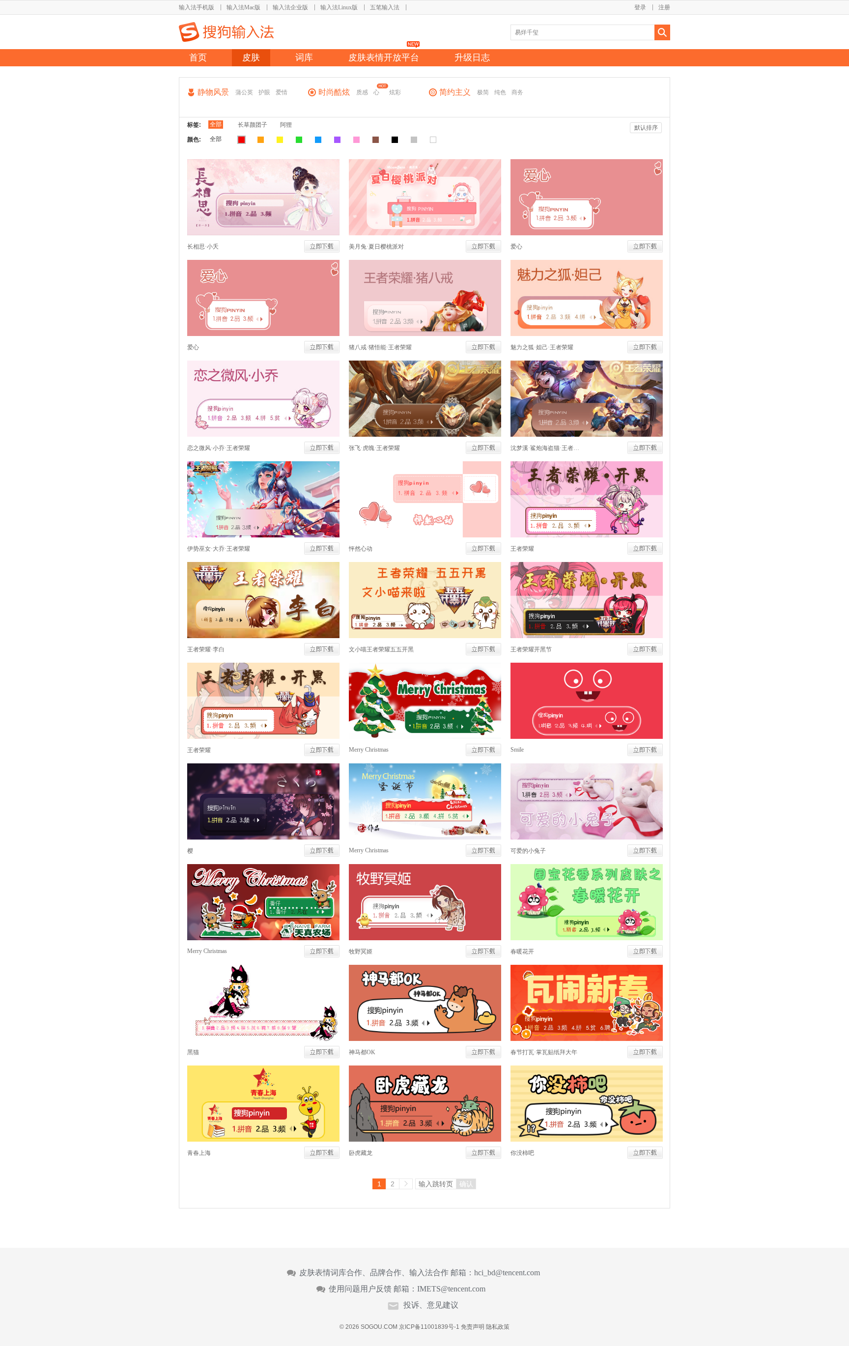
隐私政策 (497, 1326)
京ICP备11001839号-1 (429, 1326)
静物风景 (213, 92)
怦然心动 (360, 548)
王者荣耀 (522, 548)
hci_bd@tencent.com (507, 1272)
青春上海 (199, 1153)
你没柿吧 (522, 1153)
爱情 (281, 92)
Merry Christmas (369, 749)
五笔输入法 (384, 7)
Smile (517, 749)
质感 (362, 92)
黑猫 (193, 1052)
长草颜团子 (252, 124)
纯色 (500, 92)
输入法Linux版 (339, 7)
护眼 (264, 92)
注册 (664, 7)
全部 (216, 124)
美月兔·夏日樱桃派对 (376, 246)
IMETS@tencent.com (451, 1289)
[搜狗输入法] (226, 32)
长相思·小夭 (203, 246)
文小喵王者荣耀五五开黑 (381, 649)
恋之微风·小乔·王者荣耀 (218, 448)
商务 (517, 92)
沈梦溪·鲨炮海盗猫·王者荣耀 (547, 448)
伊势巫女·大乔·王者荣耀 (218, 548)
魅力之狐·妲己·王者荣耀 (541, 347)
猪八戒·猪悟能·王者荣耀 (380, 347)
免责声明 (472, 1326)
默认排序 (646, 127)
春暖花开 (522, 951)
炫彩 (395, 92)
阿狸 (286, 124)
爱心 (516, 246)
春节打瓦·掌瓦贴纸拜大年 (543, 1052)
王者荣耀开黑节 (531, 649)
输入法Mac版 (243, 7)
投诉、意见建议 (430, 1305)
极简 (483, 92)
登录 (640, 7)
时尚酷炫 (334, 92)
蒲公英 (244, 92)
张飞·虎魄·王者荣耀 (374, 448)
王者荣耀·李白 (206, 649)
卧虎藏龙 (360, 1153)
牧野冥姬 (360, 951)
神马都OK (362, 1052)
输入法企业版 (290, 7)
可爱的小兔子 (528, 850)
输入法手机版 (196, 7)
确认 (466, 1184)
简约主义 (455, 92)
